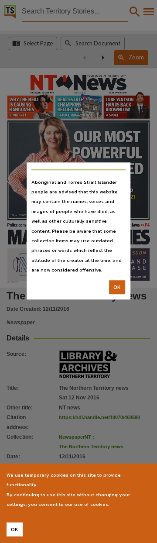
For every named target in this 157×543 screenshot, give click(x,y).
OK (117, 287)
